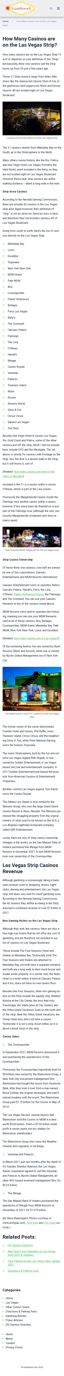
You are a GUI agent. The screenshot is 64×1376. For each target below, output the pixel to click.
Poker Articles (14, 1320)
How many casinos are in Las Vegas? (36, 638)
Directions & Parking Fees (21, 1311)
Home (6, 21)
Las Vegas (12, 1302)
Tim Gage (49, 1222)
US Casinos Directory (18, 1324)
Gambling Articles (16, 1316)
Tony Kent (32, 1222)
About (9, 1338)
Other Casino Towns (18, 1307)
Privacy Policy (14, 1347)
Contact (10, 1343)
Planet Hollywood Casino (29, 594)
